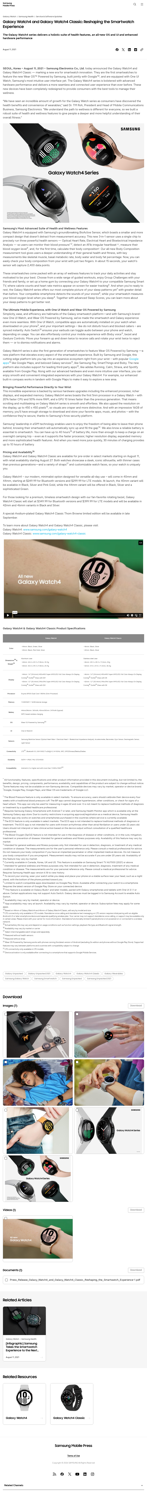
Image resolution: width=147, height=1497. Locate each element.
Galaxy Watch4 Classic (88, 974)
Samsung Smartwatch (45, 979)
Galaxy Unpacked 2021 (39, 974)
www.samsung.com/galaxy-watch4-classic (59, 533)
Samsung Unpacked (72, 979)
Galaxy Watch (9, 17)
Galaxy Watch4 (63, 974)
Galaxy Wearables (114, 974)
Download (136, 1005)
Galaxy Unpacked (14, 974)
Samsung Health (26, 17)
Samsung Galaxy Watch (17, 979)
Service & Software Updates (49, 17)
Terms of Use (73, 1456)
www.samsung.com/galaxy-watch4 (45, 529)
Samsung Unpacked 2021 (99, 979)
